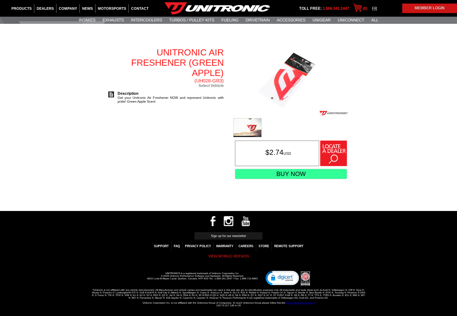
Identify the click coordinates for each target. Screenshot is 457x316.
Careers (245, 246)
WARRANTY (224, 246)
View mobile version (228, 256)
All (374, 20)
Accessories (291, 20)
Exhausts (113, 20)
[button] (282, 278)
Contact (140, 8)
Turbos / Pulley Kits (191, 20)
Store (263, 246)
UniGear (322, 20)
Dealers (45, 8)
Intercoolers (146, 20)
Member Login (430, 8)
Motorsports (112, 8)
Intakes (87, 20)
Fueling (229, 20)
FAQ (177, 246)
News (87, 8)
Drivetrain (258, 20)
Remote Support (288, 246)
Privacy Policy (198, 246)
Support (161, 246)
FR (374, 8)
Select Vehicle (211, 86)
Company (68, 8)
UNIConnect (351, 20)
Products (21, 8)
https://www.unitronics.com (300, 302)
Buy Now (291, 173)
